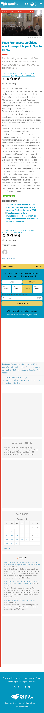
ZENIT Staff (27, 74)
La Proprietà (29, 678)
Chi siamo (6, 678)
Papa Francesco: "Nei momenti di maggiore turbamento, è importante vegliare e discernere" (22, 219)
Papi (11, 12)
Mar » (10, 548)
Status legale (13, 682)
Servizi (38, 678)
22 (22, 539)
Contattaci (32, 682)
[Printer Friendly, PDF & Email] (9, 196)
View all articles (8, 258)
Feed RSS (23, 557)
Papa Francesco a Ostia (16, 213)
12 (7, 535)
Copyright (23, 682)
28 (17, 543)
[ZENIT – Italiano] (12, 4)
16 (27, 535)
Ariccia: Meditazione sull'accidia (20, 204)
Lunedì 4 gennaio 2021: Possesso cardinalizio (19, 600)
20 (12, 539)
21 (17, 539)
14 (17, 535)
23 (27, 539)
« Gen (6, 548)
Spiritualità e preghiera (23, 12)
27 (12, 543)
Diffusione (19, 678)
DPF (13, 678)
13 (12, 535)
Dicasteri (5, 12)
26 (7, 543)
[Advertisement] (22, 346)
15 (22, 535)
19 (7, 539)
